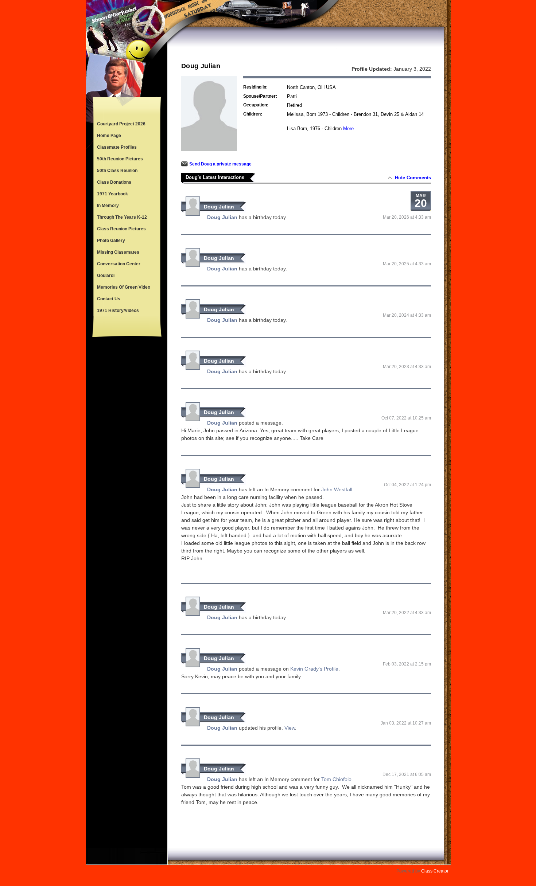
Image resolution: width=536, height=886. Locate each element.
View (289, 728)
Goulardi (105, 275)
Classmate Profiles (117, 147)
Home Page (109, 135)
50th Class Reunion (117, 170)
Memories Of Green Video (123, 287)
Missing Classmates (118, 252)
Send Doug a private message (220, 164)
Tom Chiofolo (336, 779)
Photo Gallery (111, 240)
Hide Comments (413, 177)
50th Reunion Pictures (120, 158)
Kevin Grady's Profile (314, 669)
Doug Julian (219, 207)
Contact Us (108, 298)
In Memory (108, 205)
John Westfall (336, 489)
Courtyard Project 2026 (121, 123)
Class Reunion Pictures (121, 228)
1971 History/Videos (118, 310)
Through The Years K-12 (122, 217)
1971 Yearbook (112, 193)
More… (350, 128)
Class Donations (114, 182)
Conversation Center (118, 263)
